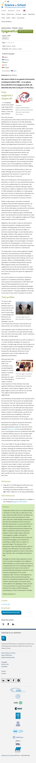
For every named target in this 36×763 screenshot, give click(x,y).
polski (5, 65)
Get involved (20, 18)
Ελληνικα (6, 60)
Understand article (25, 31)
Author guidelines (6, 21)
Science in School (6, 28)
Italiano (6, 62)
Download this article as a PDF (10, 612)
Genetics (14, 49)
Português (6, 67)
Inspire (24, 14)
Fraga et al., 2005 (12, 429)
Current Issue (10, 14)
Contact (3, 11)
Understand (31, 14)
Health (14, 46)
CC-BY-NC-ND (5, 604)
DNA (10, 49)
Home (3, 14)
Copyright (4, 662)
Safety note (5, 664)
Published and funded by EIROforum (10, 755)
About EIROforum (6, 655)
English (6, 57)
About (14, 18)
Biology (9, 46)
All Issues (18, 14)
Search (18, 11)
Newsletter (11, 11)
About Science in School (8, 653)
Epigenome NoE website (19, 502)
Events (8, 18)
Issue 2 (21, 28)
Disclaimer (4, 666)
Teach (3, 18)
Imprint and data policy (8, 657)
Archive (3, 671)
